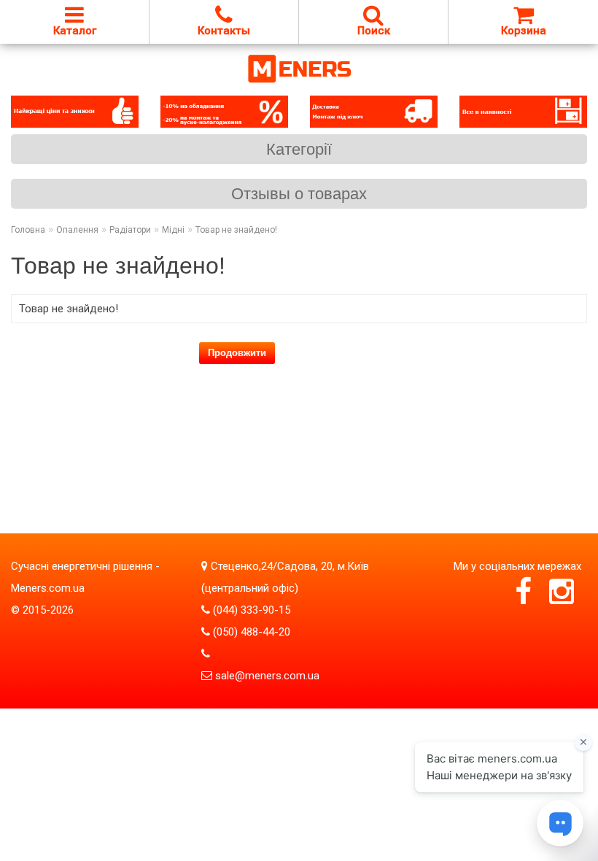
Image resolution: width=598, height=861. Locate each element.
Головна (28, 230)
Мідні (173, 230)
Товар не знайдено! (236, 230)
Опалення (77, 230)
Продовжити (237, 352)
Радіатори (130, 230)
